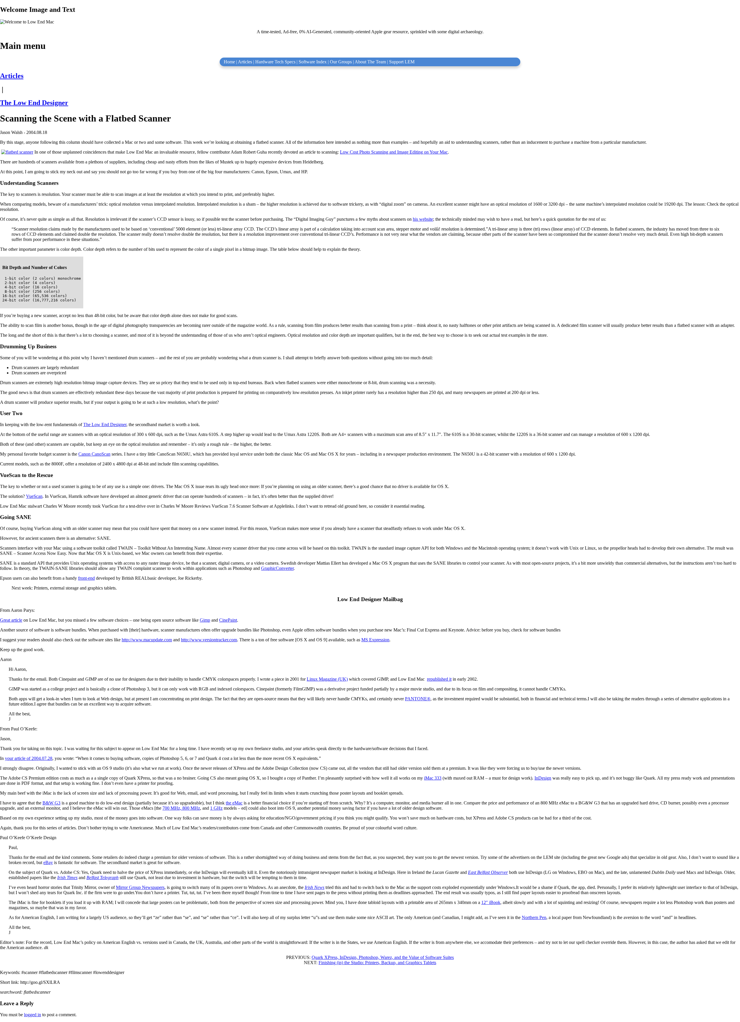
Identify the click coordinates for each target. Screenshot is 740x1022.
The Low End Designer (34, 102)
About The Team (370, 61)
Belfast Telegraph (102, 877)
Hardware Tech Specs (275, 61)
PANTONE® (417, 698)
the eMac (234, 802)
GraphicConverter (277, 568)
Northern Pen (534, 917)
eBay (48, 862)
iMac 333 (432, 778)
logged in (32, 1014)
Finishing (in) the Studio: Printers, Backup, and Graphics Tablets (377, 962)
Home (229, 61)
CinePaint (228, 620)
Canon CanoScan (94, 454)
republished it (439, 679)
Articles (245, 61)
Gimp (205, 620)
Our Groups (341, 61)
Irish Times (67, 877)
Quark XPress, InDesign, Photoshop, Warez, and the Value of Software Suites (383, 957)
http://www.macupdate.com (147, 639)
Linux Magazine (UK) (327, 679)
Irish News (314, 887)
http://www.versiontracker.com (209, 639)
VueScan (34, 496)
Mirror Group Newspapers (140, 887)
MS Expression (375, 639)
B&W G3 (51, 802)
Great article (11, 620)
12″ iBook (490, 902)
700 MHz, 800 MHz (181, 808)
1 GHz (216, 808)
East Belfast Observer (488, 872)
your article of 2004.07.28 (28, 758)
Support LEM (402, 61)
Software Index (313, 61)
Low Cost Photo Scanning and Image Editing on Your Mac (394, 152)
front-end (86, 578)
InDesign (542, 778)
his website (423, 219)
